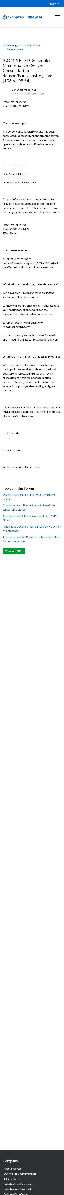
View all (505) (13, 551)
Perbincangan (11, 45)
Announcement (15, 49)
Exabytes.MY (32, 45)
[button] (57, 15)
